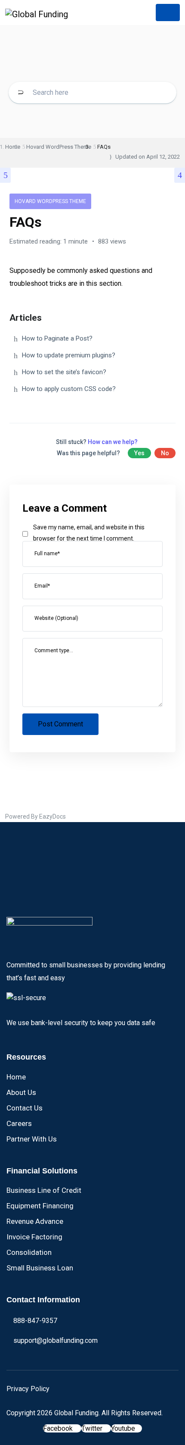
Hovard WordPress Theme (50, 201)
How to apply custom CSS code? (69, 389)
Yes (139, 453)
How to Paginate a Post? (57, 338)
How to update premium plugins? (68, 355)
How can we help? (113, 441)
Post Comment (60, 724)
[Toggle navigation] (168, 12)
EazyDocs (52, 816)
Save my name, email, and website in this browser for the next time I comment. (89, 533)
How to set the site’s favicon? (64, 372)
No (165, 453)
